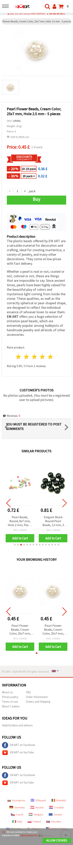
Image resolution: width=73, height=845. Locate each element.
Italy (19, 821)
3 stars (35, 357)
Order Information (37, 697)
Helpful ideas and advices (17, 725)
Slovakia (56, 821)
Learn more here (29, 835)
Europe (58, 814)
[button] (15, 544)
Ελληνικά (41, 800)
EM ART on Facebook (22, 745)
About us (7, 692)
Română (61, 800)
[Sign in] (55, 6)
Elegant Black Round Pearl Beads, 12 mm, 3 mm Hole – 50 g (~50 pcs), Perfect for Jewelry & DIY (53, 521)
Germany (19, 807)
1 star (19, 357)
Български (18, 800)
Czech (19, 814)
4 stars (42, 357)
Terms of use (10, 701)
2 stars (27, 357)
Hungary (38, 814)
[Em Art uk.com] (20, 7)
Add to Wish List (20, 136)
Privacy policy (10, 697)
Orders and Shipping (38, 701)
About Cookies (11, 706)
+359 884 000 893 (56, 14)
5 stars (50, 357)
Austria (39, 807)
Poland (37, 821)
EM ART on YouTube (22, 752)
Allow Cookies (56, 840)
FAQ (28, 692)
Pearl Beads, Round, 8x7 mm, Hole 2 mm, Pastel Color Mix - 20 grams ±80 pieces (20, 521)
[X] (3, 832)
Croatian (59, 807)
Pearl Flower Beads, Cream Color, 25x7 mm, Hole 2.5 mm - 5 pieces (20, 630)
